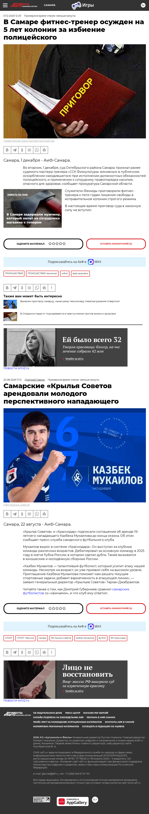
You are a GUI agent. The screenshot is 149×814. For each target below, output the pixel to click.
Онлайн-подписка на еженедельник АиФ (58, 717)
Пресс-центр (72, 713)
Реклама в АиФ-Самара (101, 717)
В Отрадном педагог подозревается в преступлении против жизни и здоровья (68, 313)
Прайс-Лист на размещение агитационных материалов (67, 722)
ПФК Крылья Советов (16, 504)
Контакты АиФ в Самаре (119, 722)
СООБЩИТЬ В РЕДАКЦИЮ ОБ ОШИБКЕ (103, 726)
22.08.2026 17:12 (12, 379)
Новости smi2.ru (16, 368)
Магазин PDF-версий (95, 713)
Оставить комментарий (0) (116, 244)
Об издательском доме (47, 713)
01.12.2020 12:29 (12, 15)
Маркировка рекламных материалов (56, 726)
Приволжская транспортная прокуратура (28, 140)
